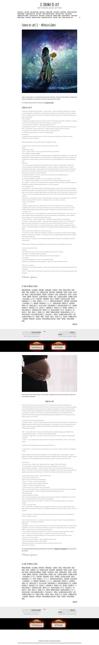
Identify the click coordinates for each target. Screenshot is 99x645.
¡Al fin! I (57, 316)
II (31, 299)
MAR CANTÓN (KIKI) (34, 12)
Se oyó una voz (50, 294)
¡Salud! (27, 292)
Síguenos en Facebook (60, 549)
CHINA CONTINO (68, 14)
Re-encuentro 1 (26, 303)
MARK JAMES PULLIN (59, 14)
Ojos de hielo (35, 296)
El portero (47, 316)
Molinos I (56, 307)
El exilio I (41, 307)
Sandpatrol (58, 641)
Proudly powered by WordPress (44, 641)
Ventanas (64, 318)
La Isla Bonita (35, 290)
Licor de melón (73, 301)
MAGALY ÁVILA (20, 12)
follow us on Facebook (36, 332)
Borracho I (64, 303)
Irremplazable (48, 290)
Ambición (29, 296)
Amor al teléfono (67, 290)
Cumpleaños (41, 290)
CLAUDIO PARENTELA (66, 16)
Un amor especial (63, 294)
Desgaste (70, 294)
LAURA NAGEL (28, 17)
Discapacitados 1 (25, 301)
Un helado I (67, 310)
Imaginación (46, 299)
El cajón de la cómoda (62, 296)
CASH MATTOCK (49, 16)
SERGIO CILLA (42, 12)
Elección (70, 292)
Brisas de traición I (55, 310)
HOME (59, 17)
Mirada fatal (31, 318)
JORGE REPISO (42, 16)
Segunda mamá (59, 292)
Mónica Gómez (48, 25)
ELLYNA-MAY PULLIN (34, 16)
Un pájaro (65, 307)
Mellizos (26, 294)
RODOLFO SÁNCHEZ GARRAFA (48, 14)
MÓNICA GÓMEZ (49, 12)
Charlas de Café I (49, 102)
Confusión (57, 299)
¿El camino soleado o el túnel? (65, 314)
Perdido (24, 296)
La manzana (25, 318)
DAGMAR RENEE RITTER (30, 14)
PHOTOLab (55, 17)
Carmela (56, 314)
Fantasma (44, 294)
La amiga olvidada (57, 303)
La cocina (65, 316)
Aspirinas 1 (39, 301)
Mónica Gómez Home (26, 290)
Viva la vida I (48, 314)
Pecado (29, 312)
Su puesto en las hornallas (35, 294)
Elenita (56, 294)
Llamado (48, 312)
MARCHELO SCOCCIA (36, 17)
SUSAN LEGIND (74, 16)
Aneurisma (36, 303)
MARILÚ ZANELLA (21, 17)
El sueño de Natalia (43, 296)
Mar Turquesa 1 (42, 303)
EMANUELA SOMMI (57, 16)
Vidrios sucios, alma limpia (56, 301)
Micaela (73, 299)
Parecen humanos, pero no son (49, 318)
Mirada (42, 316)
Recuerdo (58, 318)
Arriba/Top (75, 324)
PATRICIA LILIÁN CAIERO (72, 12)
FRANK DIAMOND (21, 14)
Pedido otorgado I (51, 305)
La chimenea (32, 292)
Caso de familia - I (27, 299)
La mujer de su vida (44, 292)
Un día (34, 301)
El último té (55, 290)
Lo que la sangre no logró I (37, 314)
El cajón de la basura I (27, 316)
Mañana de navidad (55, 312)
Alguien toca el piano (36, 310)
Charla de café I (32, 305)
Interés (60, 290)
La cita (74, 314)
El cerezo (75, 294)
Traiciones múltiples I (65, 312)
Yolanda (65, 292)
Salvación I (70, 307)
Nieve (55, 296)
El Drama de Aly (49, 4)
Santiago (38, 316)
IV (34, 299)
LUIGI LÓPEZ (26, 12)
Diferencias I (32, 307)
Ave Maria (50, 296)
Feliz (38, 292)
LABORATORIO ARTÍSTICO (46, 17)
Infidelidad (66, 301)
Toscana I (40, 312)
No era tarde (39, 299)
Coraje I (33, 312)
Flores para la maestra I (63, 305)
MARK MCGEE (63, 12)
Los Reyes (52, 299)
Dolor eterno (52, 292)
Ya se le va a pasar (42, 305)
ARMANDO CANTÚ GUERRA (23, 16)
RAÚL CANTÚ (38, 14)
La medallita (38, 318)
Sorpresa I (45, 310)
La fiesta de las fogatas (65, 299)
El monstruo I (49, 307)
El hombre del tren (72, 316)
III (33, 299)
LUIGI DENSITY (57, 12)
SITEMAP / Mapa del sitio (67, 17)
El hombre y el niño (72, 296)
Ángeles (52, 316)
